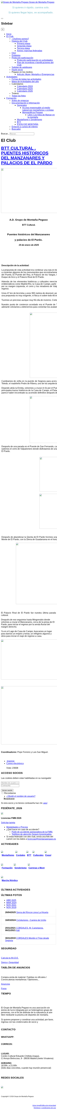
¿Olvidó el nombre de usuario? (20, 796)
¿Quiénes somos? (20, 39)
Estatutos (16, 55)
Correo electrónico (15, 763)
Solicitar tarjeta (8, 822)
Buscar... (5, 134)
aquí (45, 803)
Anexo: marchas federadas (29, 51)
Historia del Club (19, 41)
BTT (19, 122)
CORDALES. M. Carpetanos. (29, 928)
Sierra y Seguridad (10, 962)
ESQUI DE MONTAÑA (27, 124)
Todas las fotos (19, 96)
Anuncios (5, 984)
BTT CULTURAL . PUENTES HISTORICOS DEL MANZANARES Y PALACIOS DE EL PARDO (26, 155)
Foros (3, 988)
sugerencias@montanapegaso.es (17, 1049)
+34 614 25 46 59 (9, 1039)
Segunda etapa (24, 46)
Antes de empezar (20, 100)
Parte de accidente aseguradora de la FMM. (32, 832)
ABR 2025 (11, 900)
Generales (22, 105)
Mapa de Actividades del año (25, 81)
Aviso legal (36, 1105)
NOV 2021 (11, 905)
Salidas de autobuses (22, 67)
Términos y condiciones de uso (45, 1108)
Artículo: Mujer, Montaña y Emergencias (35, 74)
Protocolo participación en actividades (35, 60)
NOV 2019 (11, 907)
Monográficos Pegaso (32, 112)
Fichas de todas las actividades (26, 79)
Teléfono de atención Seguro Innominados (31, 834)
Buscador (16, 129)
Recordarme (10, 793)
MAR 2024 (11, 902)
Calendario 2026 (25, 91)
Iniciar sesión (7, 790)
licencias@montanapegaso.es (41, 839)
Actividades (11, 77)
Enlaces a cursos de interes (25, 127)
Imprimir (10, 761)
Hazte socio (17, 70)
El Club (9, 36)
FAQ (14, 53)
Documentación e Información (26, 103)
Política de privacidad (48, 1105)
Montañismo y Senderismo (29, 119)
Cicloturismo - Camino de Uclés (31, 920)
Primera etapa (23, 43)
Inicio (8, 34)
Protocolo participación (22, 58)
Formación (11, 98)
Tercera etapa (23, 48)
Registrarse (9, 798)
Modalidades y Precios (17, 827)
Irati (18, 930)
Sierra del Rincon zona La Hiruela (32, 912)
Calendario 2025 (25, 89)
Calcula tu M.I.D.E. (10, 958)
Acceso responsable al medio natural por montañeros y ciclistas (38, 109)
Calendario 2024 (25, 86)
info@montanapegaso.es (13, 1046)
